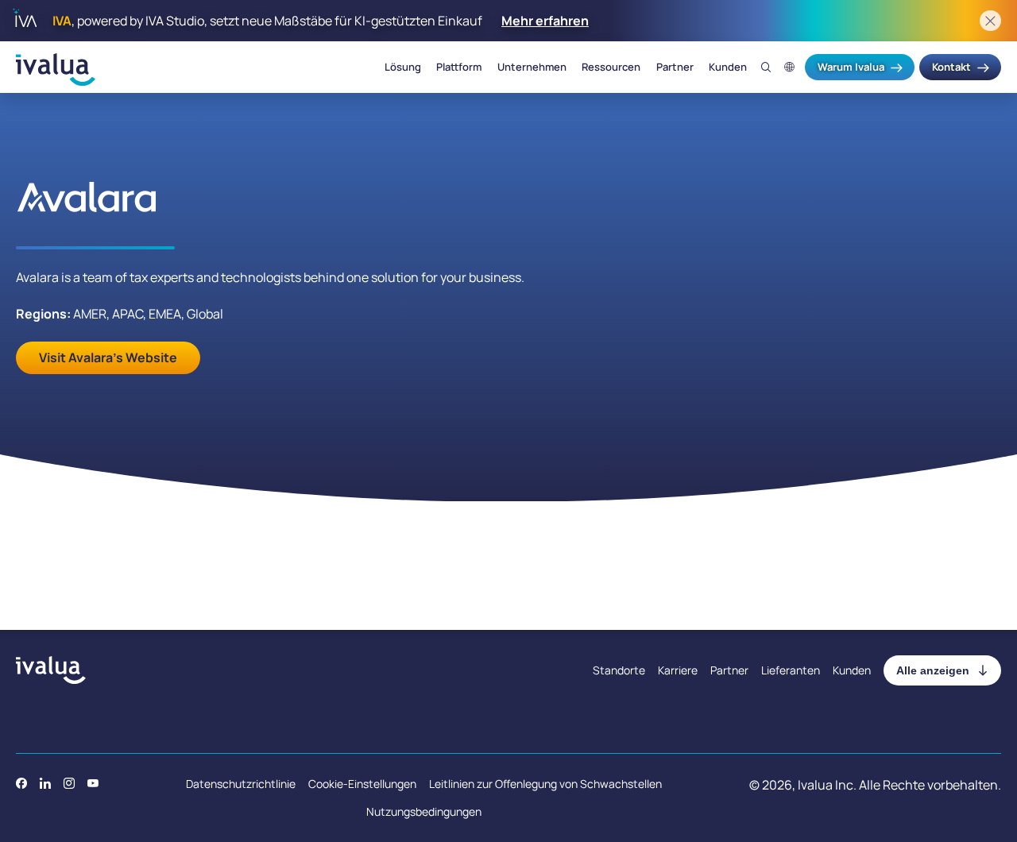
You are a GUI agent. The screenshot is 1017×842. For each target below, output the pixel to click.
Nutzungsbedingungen (423, 811)
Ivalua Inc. (827, 785)
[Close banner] (990, 21)
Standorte (619, 670)
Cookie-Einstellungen (362, 783)
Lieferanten (790, 670)
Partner (675, 67)
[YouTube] (93, 783)
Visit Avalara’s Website (108, 357)
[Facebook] (21, 783)
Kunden (728, 67)
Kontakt (951, 67)
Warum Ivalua (851, 67)
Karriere (678, 670)
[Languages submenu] (789, 67)
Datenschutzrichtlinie (241, 783)
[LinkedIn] (45, 783)
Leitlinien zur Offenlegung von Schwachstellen (545, 783)
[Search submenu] (766, 67)
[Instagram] (69, 783)
